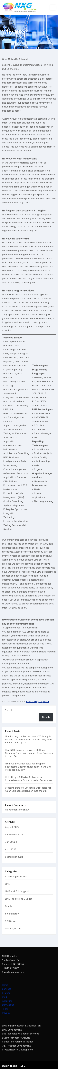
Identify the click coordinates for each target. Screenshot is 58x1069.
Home (5, 985)
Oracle (8, 906)
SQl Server (10, 921)
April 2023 (10, 849)
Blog (4, 997)
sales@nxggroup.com (37, 701)
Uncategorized (13, 928)
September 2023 (14, 834)
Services (6, 989)
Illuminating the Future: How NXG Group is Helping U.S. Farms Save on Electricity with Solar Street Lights (28, 739)
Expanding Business (16, 876)
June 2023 (11, 842)
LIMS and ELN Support (17, 891)
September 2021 (14, 857)
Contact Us (8, 1005)
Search (9, 710)
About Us (7, 1001)
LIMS (7, 884)
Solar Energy (12, 913)
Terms (5, 1009)
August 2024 (12, 827)
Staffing (6, 993)
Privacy (6, 1013)
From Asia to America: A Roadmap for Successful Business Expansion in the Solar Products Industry (28, 766)
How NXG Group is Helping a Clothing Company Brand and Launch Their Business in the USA (29, 753)
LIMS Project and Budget (18, 898)
